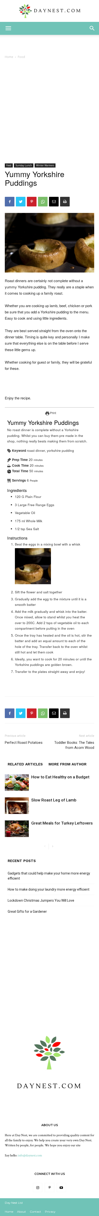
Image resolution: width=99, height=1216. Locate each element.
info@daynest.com (30, 1155)
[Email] (54, 201)
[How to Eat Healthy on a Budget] (17, 782)
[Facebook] (9, 201)
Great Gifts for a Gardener (27, 911)
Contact (35, 1211)
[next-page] (53, 847)
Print (52, 413)
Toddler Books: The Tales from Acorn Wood (74, 745)
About (21, 1211)
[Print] (65, 201)
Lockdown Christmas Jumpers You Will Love (41, 900)
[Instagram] (37, 1187)
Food (21, 57)
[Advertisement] (49, 111)
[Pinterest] (32, 201)
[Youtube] (61, 1187)
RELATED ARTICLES (25, 764)
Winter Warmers (45, 165)
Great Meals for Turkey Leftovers (62, 823)
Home (9, 57)
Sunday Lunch (23, 165)
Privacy (50, 1211)
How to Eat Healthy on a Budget (60, 777)
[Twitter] (20, 201)
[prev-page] (45, 847)
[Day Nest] (49, 11)
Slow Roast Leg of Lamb (53, 800)
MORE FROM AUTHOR (68, 764)
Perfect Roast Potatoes (24, 742)
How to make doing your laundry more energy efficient (48, 889)
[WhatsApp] (43, 201)
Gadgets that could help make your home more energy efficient (49, 875)
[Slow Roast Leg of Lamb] (17, 805)
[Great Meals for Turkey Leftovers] (17, 828)
